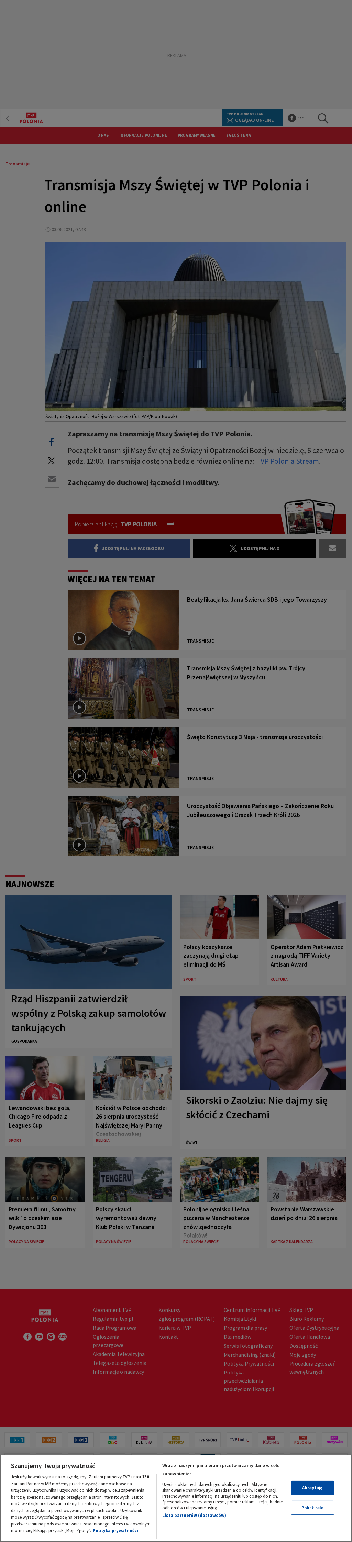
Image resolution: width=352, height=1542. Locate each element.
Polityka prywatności (115, 1530)
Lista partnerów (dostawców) (194, 1515)
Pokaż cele (312, 1508)
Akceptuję (312, 1488)
